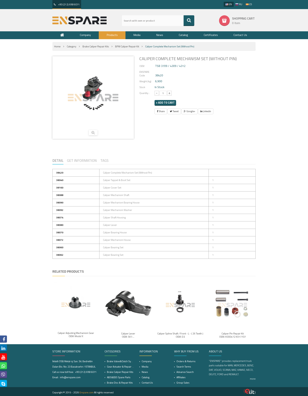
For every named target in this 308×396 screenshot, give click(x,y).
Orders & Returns (186, 361)
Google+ (190, 111)
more (253, 379)
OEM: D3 (180, 336)
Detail (57, 160)
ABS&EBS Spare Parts (118, 377)
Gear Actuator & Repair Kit (121, 366)
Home (57, 46)
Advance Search (185, 372)
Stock (142, 87)
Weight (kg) (145, 81)
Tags (104, 160)
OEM (141, 66)
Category (71, 46)
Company (85, 35)
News (159, 35)
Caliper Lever (128, 333)
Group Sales (182, 382)
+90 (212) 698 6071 (69, 4)
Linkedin (206, 111)
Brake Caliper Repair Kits (96, 46)
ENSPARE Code (144, 73)
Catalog (183, 35)
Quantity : (144, 93)
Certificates (211, 35)
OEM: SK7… (128, 336)
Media (136, 35)
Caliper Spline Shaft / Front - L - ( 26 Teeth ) (180, 333)
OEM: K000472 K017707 (232, 336)
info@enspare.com (70, 377)
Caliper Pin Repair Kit (233, 333)
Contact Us (240, 35)
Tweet (175, 111)
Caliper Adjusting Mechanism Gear (76, 333)
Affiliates (181, 377)
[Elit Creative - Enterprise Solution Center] (249, 391)
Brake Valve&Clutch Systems (122, 361)
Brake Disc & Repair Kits (120, 382)
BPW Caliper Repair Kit (127, 46)
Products (112, 35)
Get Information (82, 160)
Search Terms (183, 366)
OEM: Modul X (76, 336)
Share (161, 111)
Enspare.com (86, 392)
